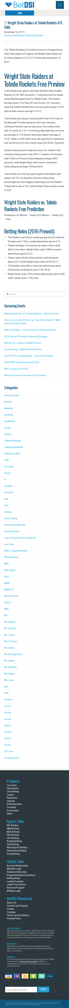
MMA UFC (9, 589)
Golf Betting (13, 844)
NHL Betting (13, 835)
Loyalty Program (15, 881)
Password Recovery (17, 872)
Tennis (7, 738)
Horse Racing (10, 518)
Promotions (13, 810)
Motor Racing (11, 596)
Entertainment (14, 804)
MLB (6, 563)
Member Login (14, 868)
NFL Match (9, 660)
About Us (11, 902)
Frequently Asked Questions (21, 875)
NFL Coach (9, 635)
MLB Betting (13, 831)
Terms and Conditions (18, 915)
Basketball (18, 35)
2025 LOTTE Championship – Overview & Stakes (28, 356)
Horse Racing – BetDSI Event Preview (23, 349)
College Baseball (12, 440)
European (9, 466)
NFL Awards (10, 628)
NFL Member (10, 667)
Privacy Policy (14, 918)
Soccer (7, 706)
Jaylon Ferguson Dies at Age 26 (20, 538)
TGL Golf (8, 751)
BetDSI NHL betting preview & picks (21, 362)
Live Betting (13, 791)
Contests (11, 807)
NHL (6, 686)
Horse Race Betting (16, 850)
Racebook (12, 798)
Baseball (8, 408)
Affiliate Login (14, 891)
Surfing (8, 732)
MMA (7, 583)
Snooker (8, 699)
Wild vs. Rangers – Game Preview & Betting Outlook (30, 330)
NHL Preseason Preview (16, 369)
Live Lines (9, 544)
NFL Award (9, 622)
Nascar (7, 602)
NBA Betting (13, 828)
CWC (6, 460)
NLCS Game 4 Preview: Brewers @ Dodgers (26, 336)
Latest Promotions (16, 884)
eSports (11, 801)
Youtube (11, 912)
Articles (8, 35)
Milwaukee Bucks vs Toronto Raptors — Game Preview (31, 313)
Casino (10, 794)
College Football (12, 453)
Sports (7, 725)
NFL (6, 615)
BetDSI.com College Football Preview (22, 343)
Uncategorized (11, 758)
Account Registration (17, 865)
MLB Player (10, 570)
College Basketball (33, 35)
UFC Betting (13, 838)
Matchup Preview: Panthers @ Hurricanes (25, 375)
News (10, 813)
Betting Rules (13, 878)
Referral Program (16, 887)
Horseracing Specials (14, 524)
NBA (6, 609)
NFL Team (9, 680)
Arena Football (11, 395)
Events (7, 473)
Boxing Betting (14, 841)
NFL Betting (12, 825)
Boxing (7, 428)
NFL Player (9, 673)
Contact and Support (17, 905)
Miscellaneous (11, 557)
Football (8, 486)
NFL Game (9, 648)
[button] (60, 5)
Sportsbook (13, 788)
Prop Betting (13, 854)
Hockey (8, 512)
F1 (5, 479)
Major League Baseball (15, 550)
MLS (6, 576)
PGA (6, 693)
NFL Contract (10, 641)
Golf (6, 499)
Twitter (10, 909)
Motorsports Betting (17, 847)
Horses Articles (11, 531)
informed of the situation (29, 961)
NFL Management (13, 654)
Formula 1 (9, 492)
